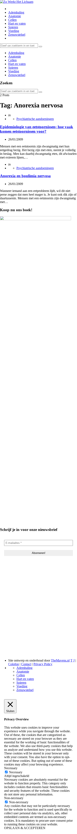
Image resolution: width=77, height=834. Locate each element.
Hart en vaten (17, 23)
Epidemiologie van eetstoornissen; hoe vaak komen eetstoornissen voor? (36, 129)
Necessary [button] (10, 768)
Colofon (13, 664)
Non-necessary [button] (13, 798)
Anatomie (14, 16)
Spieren (13, 27)
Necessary (15, 772)
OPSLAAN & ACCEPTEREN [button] (24, 828)
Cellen (12, 20)
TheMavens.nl (60, 660)
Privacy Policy (42, 664)
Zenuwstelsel (16, 34)
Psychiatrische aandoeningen (35, 119)
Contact (26, 664)
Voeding (13, 31)
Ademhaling (16, 12)
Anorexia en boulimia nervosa (25, 176)
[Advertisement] (38, 613)
